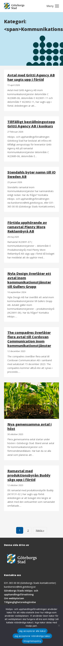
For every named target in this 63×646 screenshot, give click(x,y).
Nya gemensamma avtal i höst (29, 426)
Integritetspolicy (32, 641)
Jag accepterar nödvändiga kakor (32, 636)
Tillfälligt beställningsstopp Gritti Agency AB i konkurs (31, 124)
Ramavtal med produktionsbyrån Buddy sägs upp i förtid (28, 475)
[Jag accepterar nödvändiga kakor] (58, 625)
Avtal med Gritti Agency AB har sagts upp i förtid (31, 77)
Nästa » (40, 530)
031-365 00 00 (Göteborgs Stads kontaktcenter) (30, 582)
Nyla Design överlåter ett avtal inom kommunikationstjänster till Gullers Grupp (29, 280)
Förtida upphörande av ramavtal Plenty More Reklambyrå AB (27, 226)
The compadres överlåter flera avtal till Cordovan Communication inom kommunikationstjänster (29, 339)
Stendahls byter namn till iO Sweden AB (31, 174)
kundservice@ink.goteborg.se (20, 586)
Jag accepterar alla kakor (32, 631)
